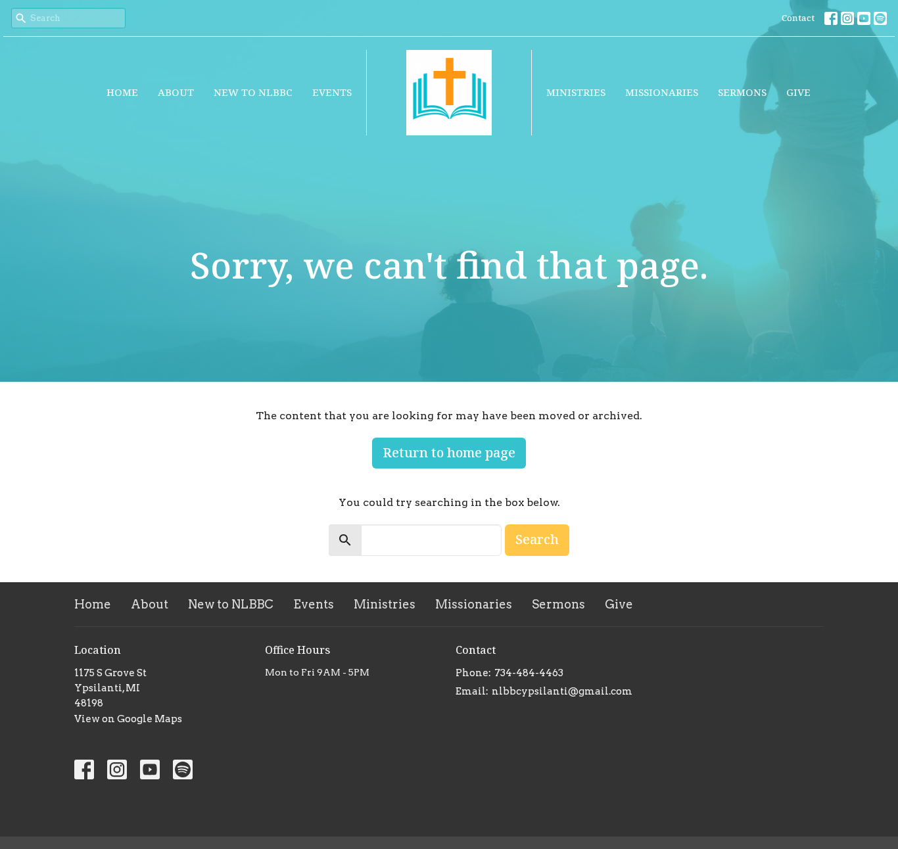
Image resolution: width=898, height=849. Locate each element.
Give (798, 92)
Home (122, 92)
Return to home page (449, 452)
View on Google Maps (128, 719)
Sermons (742, 92)
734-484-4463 (528, 673)
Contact (798, 18)
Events (332, 92)
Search (537, 539)
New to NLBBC (253, 92)
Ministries (575, 92)
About (176, 92)
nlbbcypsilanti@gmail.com (562, 691)
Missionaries (661, 92)
